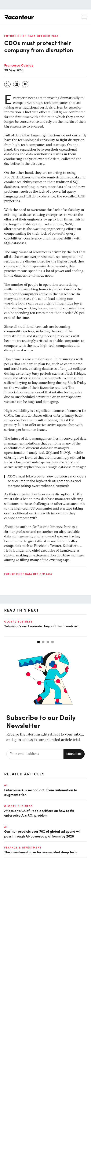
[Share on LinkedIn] (16, 84)
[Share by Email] (25, 84)
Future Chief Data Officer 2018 (31, 36)
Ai (6, 785)
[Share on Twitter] (7, 84)
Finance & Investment (23, 847)
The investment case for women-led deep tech (40, 852)
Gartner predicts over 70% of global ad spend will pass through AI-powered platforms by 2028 (42, 833)
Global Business (18, 621)
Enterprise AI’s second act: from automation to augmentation (40, 792)
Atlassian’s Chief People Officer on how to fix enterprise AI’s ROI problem (39, 812)
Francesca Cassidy (18, 65)
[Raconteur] (19, 17)
